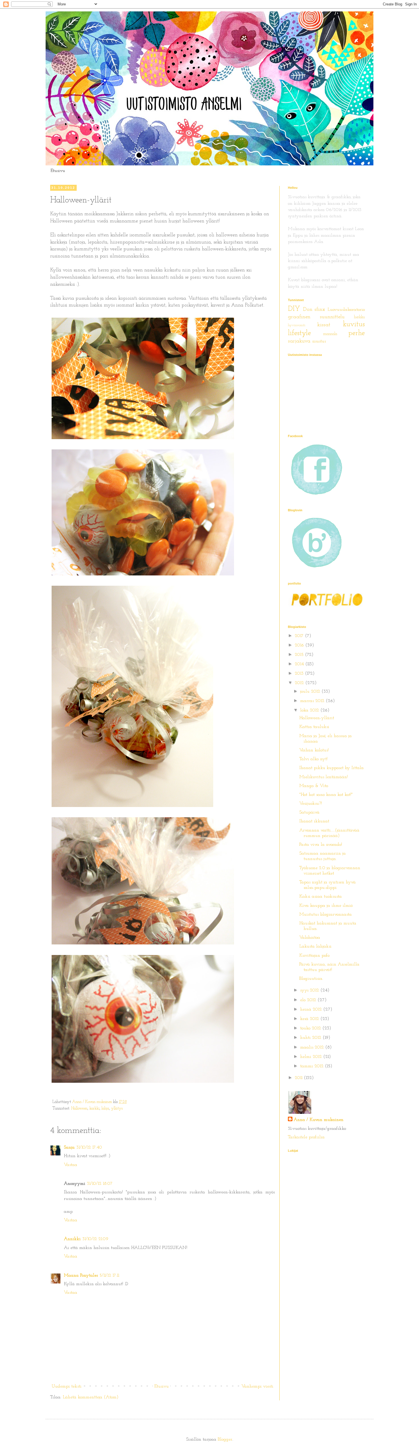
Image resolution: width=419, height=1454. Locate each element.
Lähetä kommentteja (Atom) (91, 1397)
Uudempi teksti (67, 1386)
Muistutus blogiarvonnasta (325, 914)
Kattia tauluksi (314, 727)
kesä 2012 (310, 1019)
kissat (323, 325)
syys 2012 (310, 990)
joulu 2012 (311, 691)
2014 (300, 664)
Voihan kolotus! (314, 750)
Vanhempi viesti (257, 1386)
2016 (300, 645)
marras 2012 (313, 701)
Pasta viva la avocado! (320, 844)
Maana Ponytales (81, 1275)
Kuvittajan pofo (314, 955)
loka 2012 (310, 710)
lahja (105, 1108)
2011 (299, 1078)
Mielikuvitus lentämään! (323, 777)
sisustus (319, 341)
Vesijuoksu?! (310, 803)
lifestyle (299, 333)
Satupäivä (309, 812)
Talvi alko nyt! (313, 759)
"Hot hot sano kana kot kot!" (326, 794)
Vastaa (70, 1165)
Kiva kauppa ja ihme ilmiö (326, 905)
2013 (300, 673)
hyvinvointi (296, 325)
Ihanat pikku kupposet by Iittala (331, 768)
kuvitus (354, 324)
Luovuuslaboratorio (346, 309)
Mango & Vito (313, 786)
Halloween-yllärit (316, 718)
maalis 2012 (312, 1047)
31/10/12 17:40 (89, 1147)
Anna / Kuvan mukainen (318, 1120)
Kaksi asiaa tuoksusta (320, 896)
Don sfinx (314, 309)
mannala (330, 334)
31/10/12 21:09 (95, 1239)
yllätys (117, 1108)
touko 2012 (311, 1028)
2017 (300, 636)
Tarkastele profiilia (306, 1137)
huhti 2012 (311, 1037)
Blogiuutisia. (311, 978)
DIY (294, 309)
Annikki (72, 1239)
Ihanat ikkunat (314, 821)
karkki (94, 1108)
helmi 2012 (311, 1056)
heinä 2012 (311, 1009)
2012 (300, 683)
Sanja (69, 1147)
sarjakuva (299, 341)
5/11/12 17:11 (109, 1275)
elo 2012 (309, 1000)
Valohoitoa (309, 937)
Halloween (79, 1108)
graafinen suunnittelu (316, 317)
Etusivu (57, 171)
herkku (359, 317)
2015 (300, 654)
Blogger (225, 1439)
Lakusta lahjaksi (315, 946)
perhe (356, 333)
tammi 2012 (312, 1066)
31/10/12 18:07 (100, 1183)
